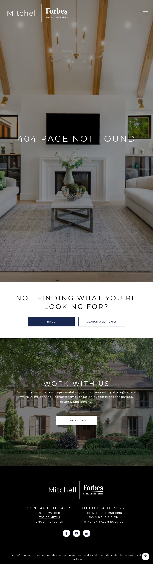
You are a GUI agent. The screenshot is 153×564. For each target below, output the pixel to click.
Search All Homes (101, 321)
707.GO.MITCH (49, 517)
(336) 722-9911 (49, 512)
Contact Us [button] (76, 420)
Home (51, 321)
